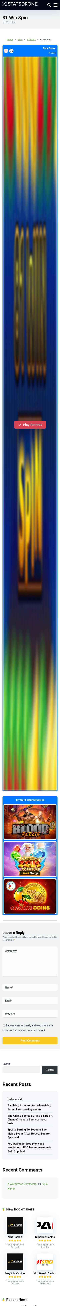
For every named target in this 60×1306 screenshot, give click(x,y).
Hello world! (15, 1099)
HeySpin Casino (15, 1273)
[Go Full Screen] (11, 51)
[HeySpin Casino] (15, 1269)
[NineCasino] (15, 1232)
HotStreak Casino (45, 1273)
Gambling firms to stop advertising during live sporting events (29, 1107)
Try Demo (30, 822)
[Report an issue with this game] (6, 51)
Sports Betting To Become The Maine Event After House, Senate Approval (29, 1133)
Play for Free (32, 425)
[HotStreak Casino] (45, 1269)
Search (6, 1063)
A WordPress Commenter (22, 1184)
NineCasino (15, 1237)
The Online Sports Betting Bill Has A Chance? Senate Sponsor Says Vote (30, 1119)
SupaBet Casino (45, 1237)
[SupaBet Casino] (45, 1232)
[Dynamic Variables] (20, 3)
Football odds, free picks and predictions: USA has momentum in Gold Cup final (30, 1147)
